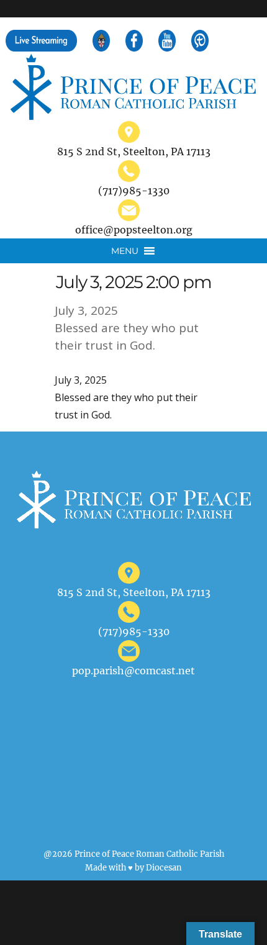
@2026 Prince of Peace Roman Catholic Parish (133, 854)
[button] (124, 250)
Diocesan (164, 867)
